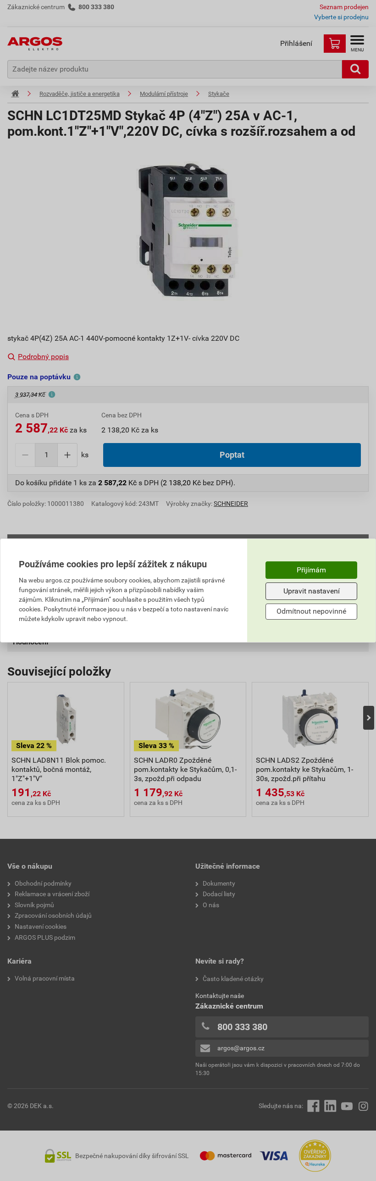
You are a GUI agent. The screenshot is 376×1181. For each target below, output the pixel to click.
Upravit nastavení (311, 591)
